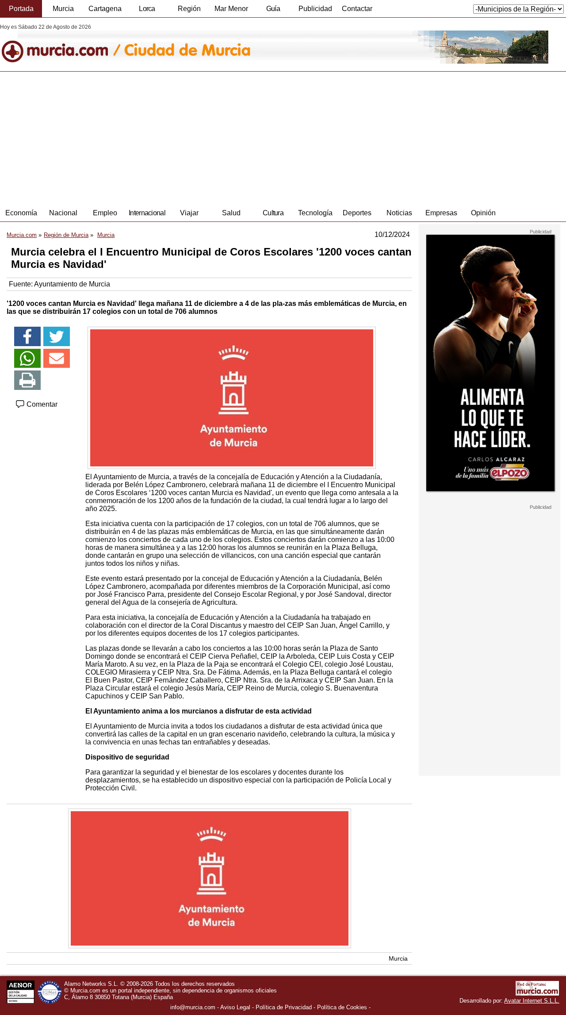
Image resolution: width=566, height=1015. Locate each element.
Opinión (483, 213)
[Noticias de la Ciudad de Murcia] (215, 44)
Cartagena (105, 8)
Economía (21, 213)
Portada (21, 8)
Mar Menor (231, 8)
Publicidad (315, 8)
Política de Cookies (342, 1007)
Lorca (147, 8)
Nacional (63, 213)
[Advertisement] (283, 138)
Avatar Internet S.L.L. (531, 1000)
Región (189, 8)
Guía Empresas (272, 11)
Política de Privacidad (284, 1007)
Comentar (41, 404)
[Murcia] (60, 44)
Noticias (399, 213)
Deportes (357, 213)
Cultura (273, 213)
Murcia (63, 8)
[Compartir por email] (56, 358)
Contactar (357, 8)
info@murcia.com (192, 1007)
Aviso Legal (235, 1007)
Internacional (147, 213)
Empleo (105, 213)
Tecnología (315, 213)
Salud (231, 213)
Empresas (441, 213)
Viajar (189, 213)
